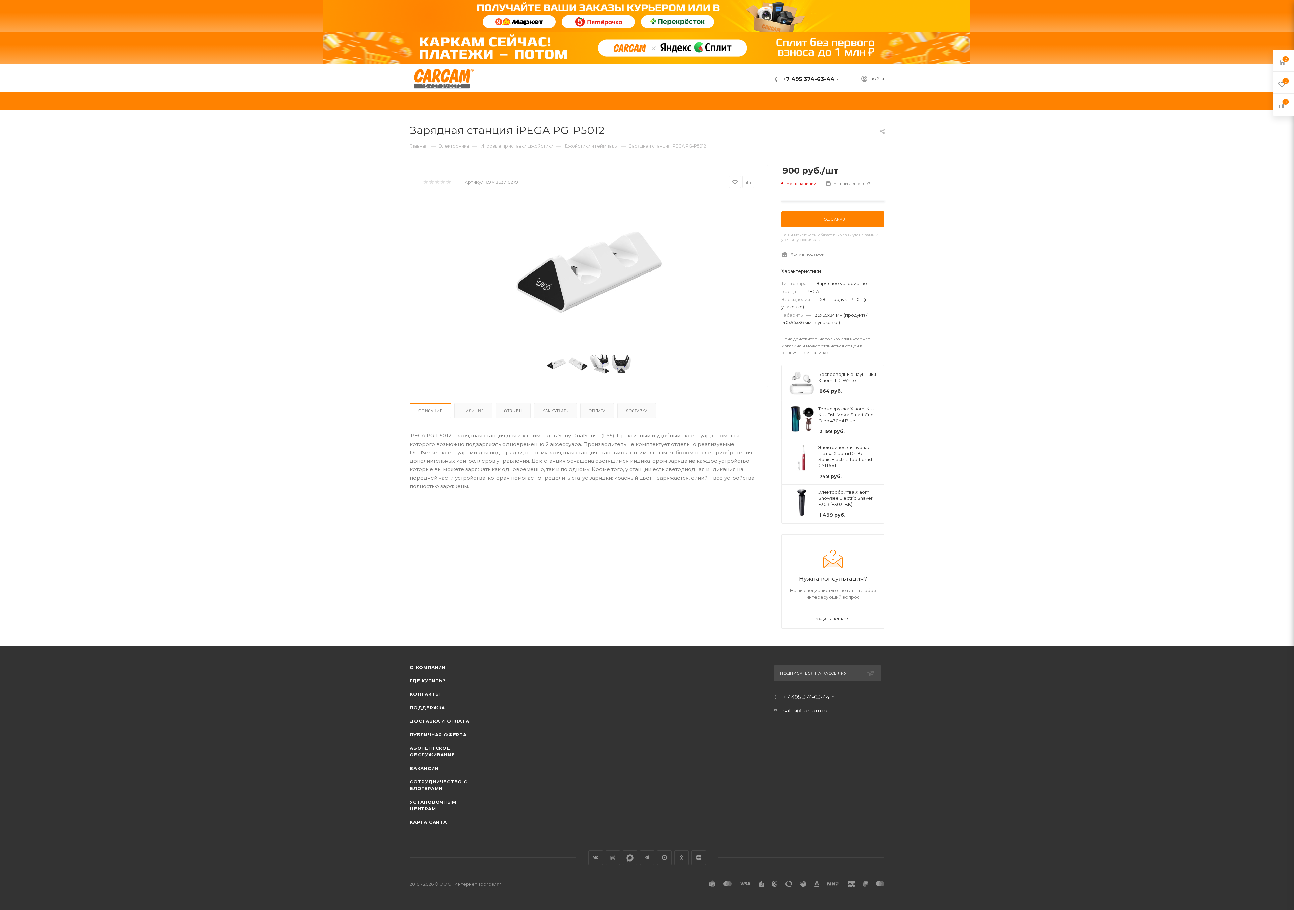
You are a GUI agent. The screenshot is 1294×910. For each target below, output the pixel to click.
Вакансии (424, 768)
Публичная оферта (438, 734)
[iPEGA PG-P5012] (589, 272)
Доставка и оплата (439, 721)
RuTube (613, 857)
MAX (630, 857)
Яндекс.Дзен (698, 857)
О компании (428, 667)
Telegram (647, 857)
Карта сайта (428, 822)
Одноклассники (681, 857)
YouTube (664, 857)
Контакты (425, 694)
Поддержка (427, 707)
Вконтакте (595, 857)
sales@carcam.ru (805, 710)
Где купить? (428, 680)
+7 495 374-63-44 (807, 79)
